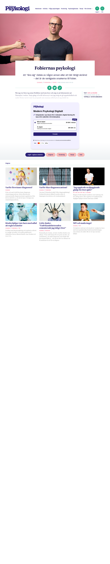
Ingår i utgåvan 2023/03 (35, 155)
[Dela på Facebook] (49, 88)
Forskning (64, 8)
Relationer (38, 8)
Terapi (81, 8)
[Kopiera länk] (60, 88)
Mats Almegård (92, 93)
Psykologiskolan (73, 8)
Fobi (81, 155)
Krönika (45, 8)
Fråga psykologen (54, 8)
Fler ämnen (87, 8)
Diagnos (39, 82)
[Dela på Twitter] (54, 88)
